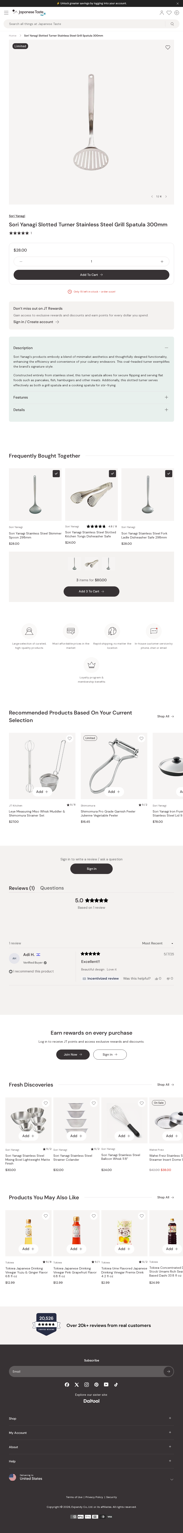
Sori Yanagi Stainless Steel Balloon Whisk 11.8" (120, 1157)
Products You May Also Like (44, 1197)
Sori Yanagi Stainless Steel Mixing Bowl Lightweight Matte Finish (27, 1159)
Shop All (163, 716)
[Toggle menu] (6, 12)
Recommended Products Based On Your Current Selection (70, 716)
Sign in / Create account (33, 321)
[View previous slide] (152, 196)
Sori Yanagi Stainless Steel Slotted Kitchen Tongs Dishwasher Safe (90, 534)
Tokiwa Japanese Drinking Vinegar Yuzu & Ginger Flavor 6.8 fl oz (26, 1272)
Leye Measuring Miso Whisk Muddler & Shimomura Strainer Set (37, 813)
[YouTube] (106, 1384)
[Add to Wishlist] (167, 47)
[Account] (161, 12)
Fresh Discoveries (31, 1084)
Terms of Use (74, 1497)
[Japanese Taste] (29, 13)
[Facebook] (67, 1384)
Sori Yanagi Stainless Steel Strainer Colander (72, 1158)
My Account (18, 1433)
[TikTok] (116, 1384)
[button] (20, 233)
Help (12, 1461)
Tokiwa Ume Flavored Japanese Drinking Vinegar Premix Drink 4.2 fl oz (124, 1272)
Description (23, 348)
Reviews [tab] (22, 888)
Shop (12, 1418)
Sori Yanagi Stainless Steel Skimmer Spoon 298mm (35, 535)
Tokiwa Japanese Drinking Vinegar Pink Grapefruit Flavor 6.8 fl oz (75, 1272)
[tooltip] (100, 978)
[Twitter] (77, 1384)
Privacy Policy (94, 1497)
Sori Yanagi (17, 216)
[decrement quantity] (21, 261)
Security (111, 1497)
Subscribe (168, 1371)
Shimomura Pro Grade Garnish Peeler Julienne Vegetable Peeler (108, 813)
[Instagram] (86, 1384)
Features (20, 397)
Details (19, 409)
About (13, 1447)
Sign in (91, 869)
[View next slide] (166, 196)
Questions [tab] (52, 888)
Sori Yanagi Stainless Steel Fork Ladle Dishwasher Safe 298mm (144, 535)
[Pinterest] (96, 1384)
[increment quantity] (162, 261)
